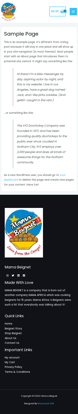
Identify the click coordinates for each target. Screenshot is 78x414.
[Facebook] (24, 275)
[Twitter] (13, 275)
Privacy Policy (13, 367)
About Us (10, 338)
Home (8, 323)
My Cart (10, 362)
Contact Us (12, 343)
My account (12, 357)
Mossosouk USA (45, 403)
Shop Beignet (13, 333)
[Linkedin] (18, 275)
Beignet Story (13, 328)
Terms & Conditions (17, 372)
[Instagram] (7, 275)
